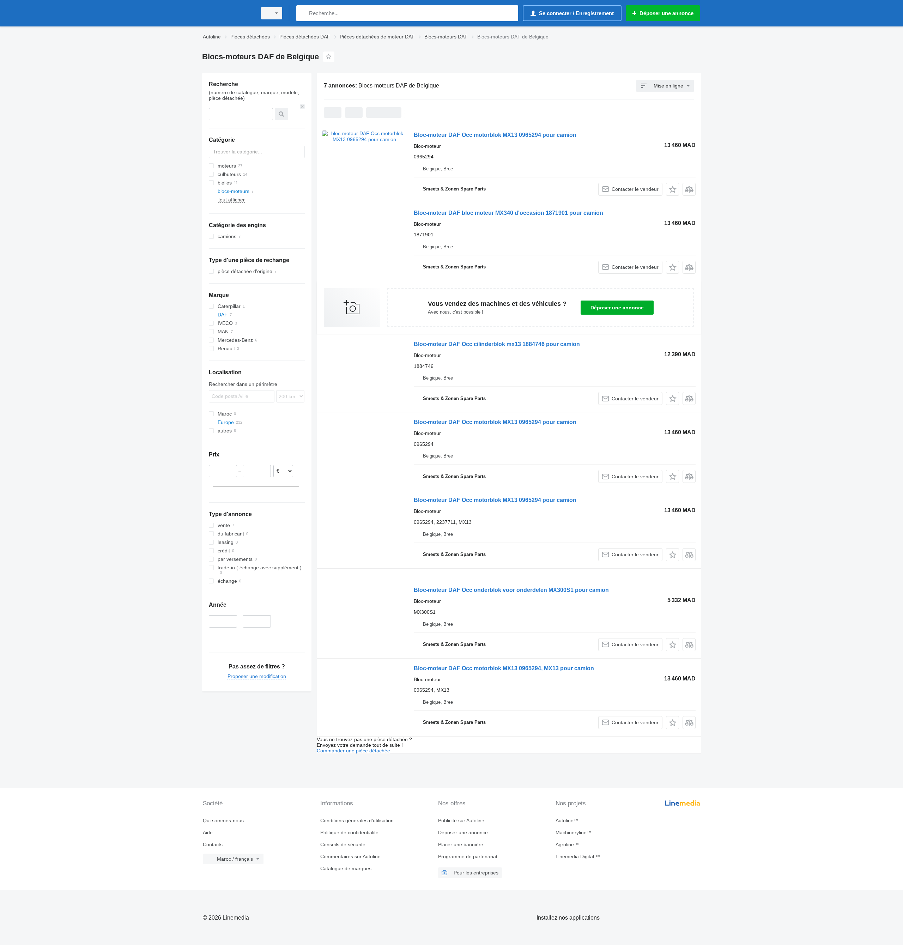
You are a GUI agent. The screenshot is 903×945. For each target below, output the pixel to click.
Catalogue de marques (345, 868)
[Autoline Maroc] (227, 13)
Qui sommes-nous (223, 820)
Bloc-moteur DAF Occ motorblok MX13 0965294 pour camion (495, 135)
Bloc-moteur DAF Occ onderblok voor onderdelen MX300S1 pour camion (511, 590)
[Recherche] (303, 13)
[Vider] (302, 106)
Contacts (213, 844)
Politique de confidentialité (349, 832)
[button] (672, 189)
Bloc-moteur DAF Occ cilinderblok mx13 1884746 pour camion (497, 344)
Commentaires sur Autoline (350, 856)
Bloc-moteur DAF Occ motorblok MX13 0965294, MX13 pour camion (504, 668)
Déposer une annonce (617, 307)
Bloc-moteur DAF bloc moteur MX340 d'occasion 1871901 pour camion (508, 213)
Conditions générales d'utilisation (357, 820)
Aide (208, 832)
